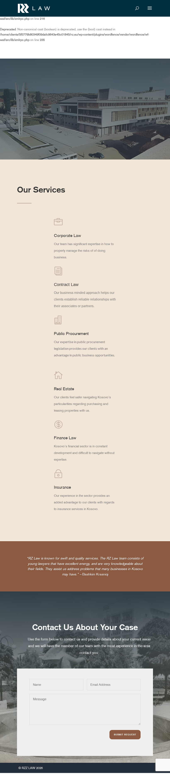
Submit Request (125, 734)
